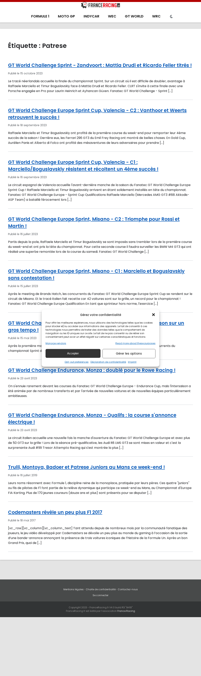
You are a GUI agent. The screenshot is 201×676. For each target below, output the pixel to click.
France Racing (126, 611)
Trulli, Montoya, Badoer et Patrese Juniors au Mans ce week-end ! (86, 467)
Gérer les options (129, 353)
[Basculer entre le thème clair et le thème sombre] (171, 17)
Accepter (73, 353)
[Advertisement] (100, 646)
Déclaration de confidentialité (108, 361)
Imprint (132, 361)
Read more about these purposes (135, 343)
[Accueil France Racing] (100, 6)
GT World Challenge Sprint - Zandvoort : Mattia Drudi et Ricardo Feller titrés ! (100, 65)
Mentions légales (73, 589)
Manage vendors (56, 343)
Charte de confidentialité (101, 589)
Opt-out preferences (77, 361)
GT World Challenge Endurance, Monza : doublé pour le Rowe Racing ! (91, 370)
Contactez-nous (128, 589)
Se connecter (100, 595)
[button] (153, 315)
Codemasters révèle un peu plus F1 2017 (55, 512)
